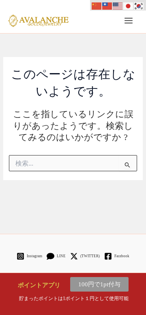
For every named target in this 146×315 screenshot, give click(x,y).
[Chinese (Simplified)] (97, 5)
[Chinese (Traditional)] (107, 5)
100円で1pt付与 (99, 284)
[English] (118, 5)
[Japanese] (128, 5)
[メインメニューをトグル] (128, 20)
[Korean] (139, 5)
